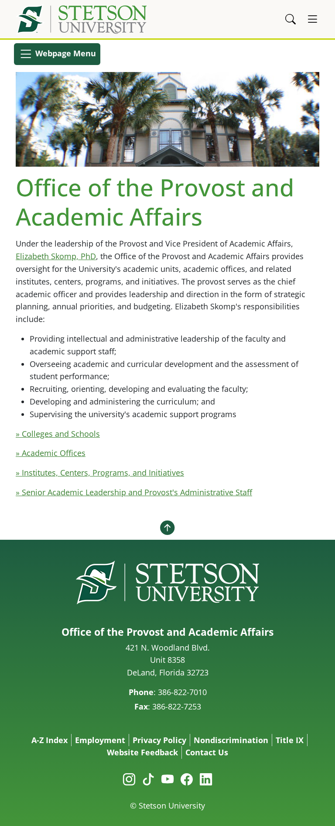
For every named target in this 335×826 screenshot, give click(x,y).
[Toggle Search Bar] (290, 19)
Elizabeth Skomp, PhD (56, 256)
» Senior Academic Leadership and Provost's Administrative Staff (134, 492)
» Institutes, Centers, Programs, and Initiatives (100, 472)
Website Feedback (142, 752)
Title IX (290, 740)
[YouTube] (167, 779)
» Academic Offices (50, 453)
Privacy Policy (159, 740)
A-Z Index (49, 740)
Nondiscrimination (231, 740)
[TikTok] (148, 779)
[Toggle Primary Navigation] (312, 19)
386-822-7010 (182, 692)
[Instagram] (129, 779)
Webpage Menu (64, 53)
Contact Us (206, 752)
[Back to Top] (167, 528)
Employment (100, 740)
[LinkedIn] (206, 779)
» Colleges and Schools (58, 433)
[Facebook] (187, 779)
